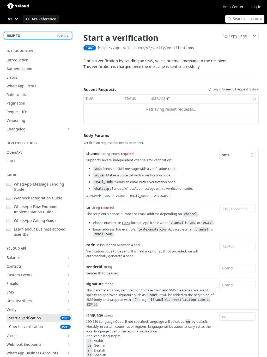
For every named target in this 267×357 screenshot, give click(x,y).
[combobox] (237, 209)
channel (93, 153)
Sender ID (93, 273)
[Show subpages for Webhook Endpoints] (68, 344)
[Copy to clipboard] (199, 48)
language (94, 315)
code (90, 244)
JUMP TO (37, 35)
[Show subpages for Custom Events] (68, 275)
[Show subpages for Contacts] (68, 266)
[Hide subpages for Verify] (68, 309)
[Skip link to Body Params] (79, 135)
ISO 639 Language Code (104, 321)
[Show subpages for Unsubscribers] (68, 301)
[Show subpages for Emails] (68, 283)
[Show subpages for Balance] (68, 258)
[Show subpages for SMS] (68, 292)
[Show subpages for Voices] (68, 336)
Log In (256, 6)
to (88, 207)
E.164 (126, 222)
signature (95, 283)
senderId (94, 266)
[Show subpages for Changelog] (68, 129)
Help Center (233, 6)
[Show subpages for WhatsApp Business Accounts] (68, 353)
